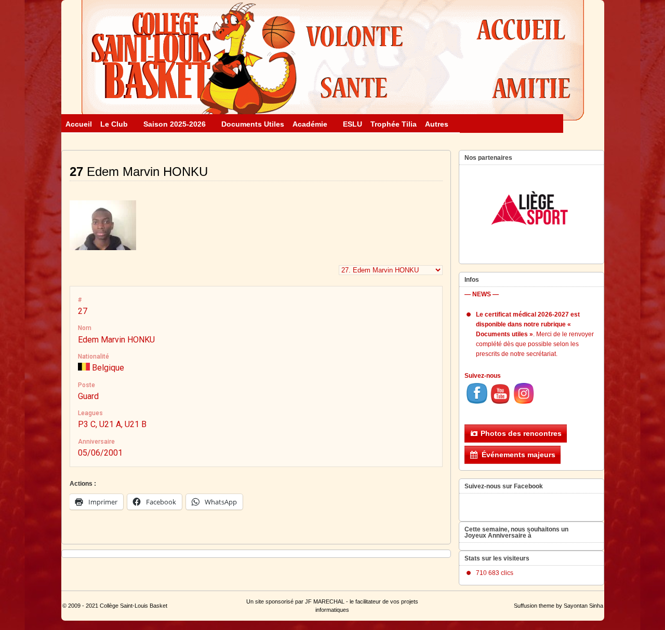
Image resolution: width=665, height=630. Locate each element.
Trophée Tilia (393, 124)
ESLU (352, 124)
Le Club (114, 124)
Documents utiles (252, 124)
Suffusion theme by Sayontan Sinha (558, 605)
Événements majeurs (518, 454)
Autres (436, 124)
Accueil (78, 124)
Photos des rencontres (521, 433)
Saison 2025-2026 (174, 124)
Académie (309, 124)
